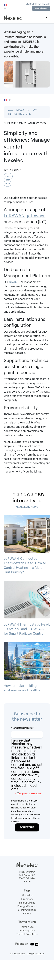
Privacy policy (27, 930)
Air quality (27, 895)
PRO (7, 183)
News (20, 110)
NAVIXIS (14, 282)
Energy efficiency (27, 906)
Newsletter (41, 8)
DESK (8, 176)
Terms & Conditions (27, 934)
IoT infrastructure (27, 910)
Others (27, 913)
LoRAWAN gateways (24, 215)
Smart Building (27, 902)
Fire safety (27, 899)
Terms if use (27, 926)
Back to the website (39, 4)
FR (9, 100)
